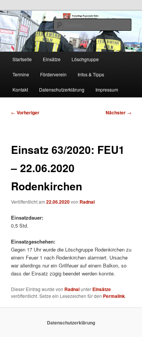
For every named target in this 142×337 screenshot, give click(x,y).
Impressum (106, 89)
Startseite (22, 59)
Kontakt (20, 89)
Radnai (87, 201)
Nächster (118, 112)
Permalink (114, 296)
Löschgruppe (85, 59)
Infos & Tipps (91, 74)
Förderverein (53, 74)
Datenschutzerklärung (61, 89)
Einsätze (52, 59)
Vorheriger (25, 112)
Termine (20, 74)
